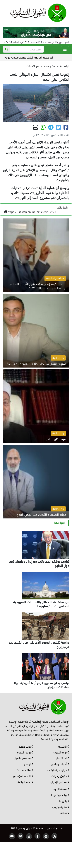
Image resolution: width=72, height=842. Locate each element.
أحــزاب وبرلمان (59, 764)
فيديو (63, 812)
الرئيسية (64, 66)
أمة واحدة (50, 66)
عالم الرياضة (24, 781)
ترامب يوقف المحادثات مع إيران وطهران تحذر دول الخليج (38, 563)
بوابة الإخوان (60, 752)
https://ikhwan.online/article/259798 (32, 211)
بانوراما (63, 801)
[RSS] (54, 836)
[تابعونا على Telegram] (46, 836)
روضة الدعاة (24, 752)
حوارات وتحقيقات (57, 770)
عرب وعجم (25, 746)
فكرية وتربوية (59, 806)
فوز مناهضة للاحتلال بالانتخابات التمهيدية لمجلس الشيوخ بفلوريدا (41, 603)
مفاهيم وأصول (22, 758)
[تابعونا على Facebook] (37, 836)
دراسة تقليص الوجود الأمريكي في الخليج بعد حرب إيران (39, 644)
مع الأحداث (33, 66)
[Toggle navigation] (65, 49)
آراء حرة (27, 764)
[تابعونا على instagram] (29, 836)
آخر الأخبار (61, 758)
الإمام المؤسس (22, 776)
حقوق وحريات (59, 776)
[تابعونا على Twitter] (20, 836)
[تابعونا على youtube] (12, 836)
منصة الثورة (60, 789)
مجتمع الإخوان (58, 781)
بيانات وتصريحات (58, 795)
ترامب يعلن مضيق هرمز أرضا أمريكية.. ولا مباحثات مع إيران (41, 684)
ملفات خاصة (24, 770)
